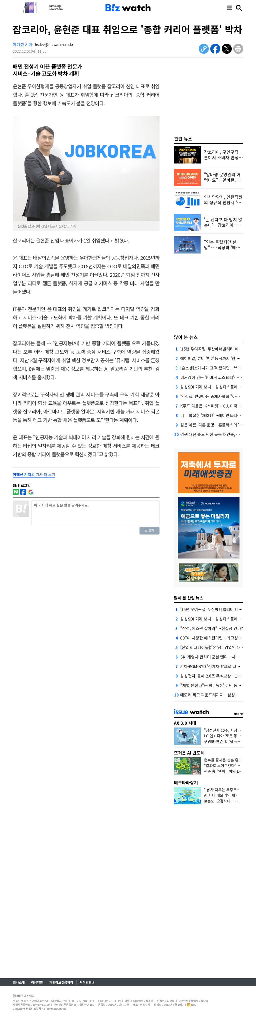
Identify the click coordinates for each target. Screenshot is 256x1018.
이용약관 (37, 982)
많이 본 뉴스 (186, 337)
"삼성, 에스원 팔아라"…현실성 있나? (211, 628)
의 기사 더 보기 (34, 474)
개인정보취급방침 (61, 982)
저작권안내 (87, 982)
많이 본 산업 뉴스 (188, 598)
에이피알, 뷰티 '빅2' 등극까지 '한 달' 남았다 (217, 358)
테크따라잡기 (186, 782)
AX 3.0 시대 (185, 723)
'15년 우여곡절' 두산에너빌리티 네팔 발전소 (217, 349)
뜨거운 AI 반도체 (189, 753)
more (238, 713)
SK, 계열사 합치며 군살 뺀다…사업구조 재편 (217, 657)
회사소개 (19, 982)
